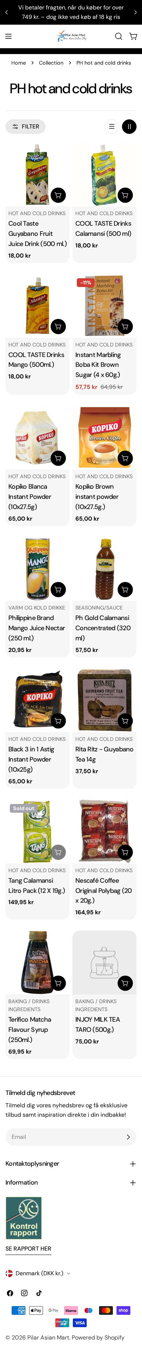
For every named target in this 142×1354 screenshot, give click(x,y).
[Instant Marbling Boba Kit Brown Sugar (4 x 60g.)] (104, 306)
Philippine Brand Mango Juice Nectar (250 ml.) (36, 628)
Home (18, 63)
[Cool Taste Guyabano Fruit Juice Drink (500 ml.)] (37, 174)
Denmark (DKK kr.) (39, 1273)
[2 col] (129, 126)
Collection (51, 63)
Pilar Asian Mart (48, 1337)
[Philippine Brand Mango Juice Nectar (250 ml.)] (37, 569)
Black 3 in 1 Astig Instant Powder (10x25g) (31, 759)
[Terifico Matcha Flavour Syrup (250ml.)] (37, 962)
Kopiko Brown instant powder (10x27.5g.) (96, 496)
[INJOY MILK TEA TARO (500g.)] (104, 962)
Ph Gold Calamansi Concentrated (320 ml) (102, 628)
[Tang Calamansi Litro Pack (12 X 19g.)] (37, 831)
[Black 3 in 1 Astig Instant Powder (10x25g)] (37, 700)
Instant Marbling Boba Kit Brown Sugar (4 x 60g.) (98, 364)
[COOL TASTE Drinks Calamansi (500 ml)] (104, 174)
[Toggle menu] (8, 36)
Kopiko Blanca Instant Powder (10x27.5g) (29, 496)
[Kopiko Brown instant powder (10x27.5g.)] (104, 437)
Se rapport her (28, 1248)
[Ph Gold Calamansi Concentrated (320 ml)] (104, 569)
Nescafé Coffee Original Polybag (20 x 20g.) (103, 890)
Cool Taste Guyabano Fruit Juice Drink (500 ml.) (37, 233)
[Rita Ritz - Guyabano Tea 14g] (104, 700)
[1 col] (111, 126)
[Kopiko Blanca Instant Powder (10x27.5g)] (37, 437)
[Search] (118, 36)
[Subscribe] (128, 1137)
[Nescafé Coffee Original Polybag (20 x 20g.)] (104, 831)
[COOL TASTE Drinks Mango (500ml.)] (37, 306)
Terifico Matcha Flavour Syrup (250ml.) (29, 1029)
